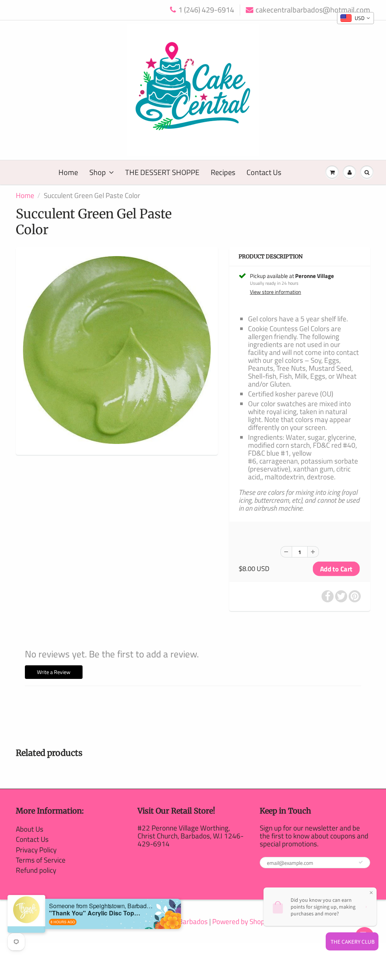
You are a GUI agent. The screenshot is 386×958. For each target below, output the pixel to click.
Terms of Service (41, 859)
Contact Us (264, 172)
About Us (29, 828)
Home (68, 172)
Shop (97, 172)
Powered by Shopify (242, 921)
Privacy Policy (36, 849)
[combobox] (355, 18)
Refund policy (36, 869)
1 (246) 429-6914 (206, 10)
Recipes (223, 172)
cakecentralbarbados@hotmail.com (313, 10)
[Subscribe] (360, 862)
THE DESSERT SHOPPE (162, 172)
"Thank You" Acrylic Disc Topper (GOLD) (96, 913)
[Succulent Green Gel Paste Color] (117, 350)
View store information (275, 292)
